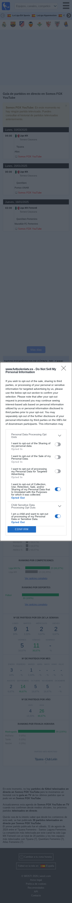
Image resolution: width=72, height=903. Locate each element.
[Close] (64, 369)
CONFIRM (22, 529)
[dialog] (36, 451)
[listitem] (36, 435)
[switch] (58, 444)
